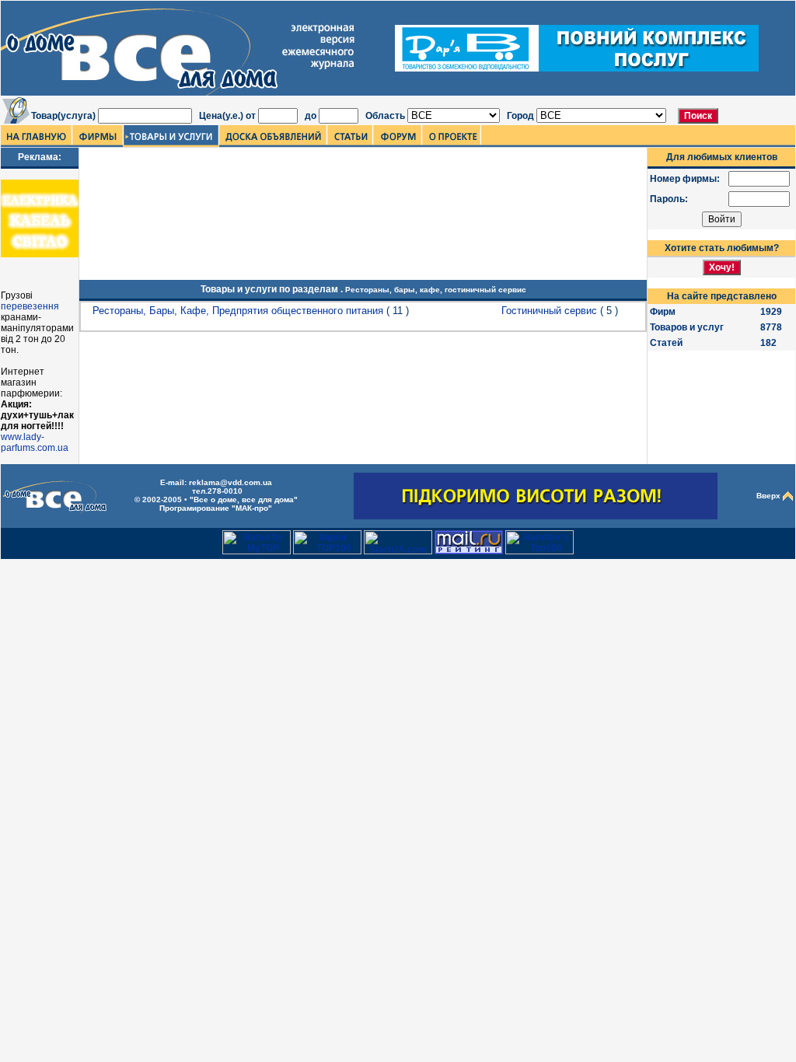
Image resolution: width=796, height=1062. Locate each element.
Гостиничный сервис (549, 310)
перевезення (30, 306)
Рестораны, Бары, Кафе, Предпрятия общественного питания (238, 310)
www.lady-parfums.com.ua (34, 442)
